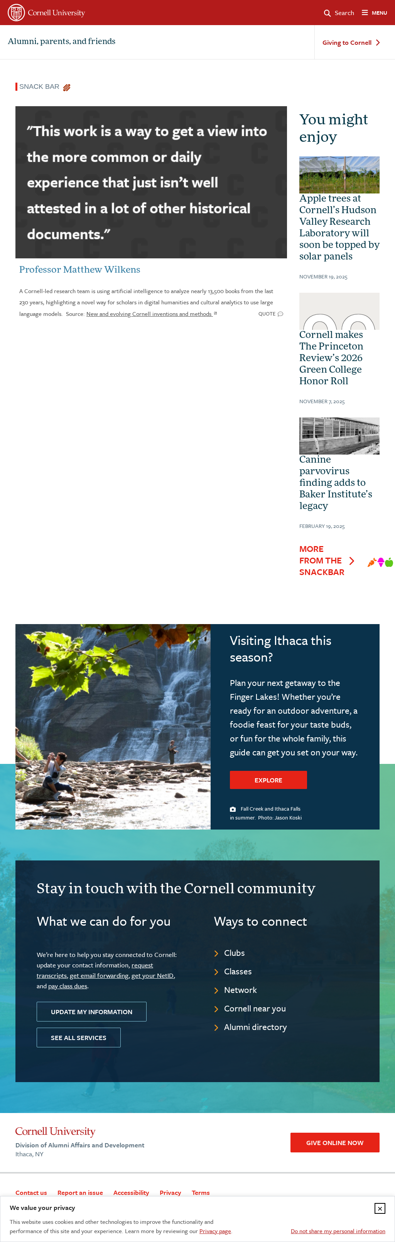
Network (240, 989)
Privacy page (215, 1231)
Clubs (234, 952)
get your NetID (153, 975)
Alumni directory (255, 1026)
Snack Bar (41, 86)
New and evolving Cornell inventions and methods (149, 313)
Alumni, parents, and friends (61, 42)
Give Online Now (335, 1142)
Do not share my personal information (338, 1231)
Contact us (31, 1192)
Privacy (170, 1192)
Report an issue (80, 1192)
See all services (78, 1037)
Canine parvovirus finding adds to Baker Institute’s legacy (335, 483)
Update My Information (91, 1011)
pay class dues (67, 986)
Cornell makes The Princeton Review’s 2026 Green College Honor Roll (331, 359)
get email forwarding (99, 975)
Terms (201, 1192)
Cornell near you (255, 1008)
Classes (238, 971)
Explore (268, 780)
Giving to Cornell (346, 42)
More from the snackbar (321, 560)
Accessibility (131, 1192)
